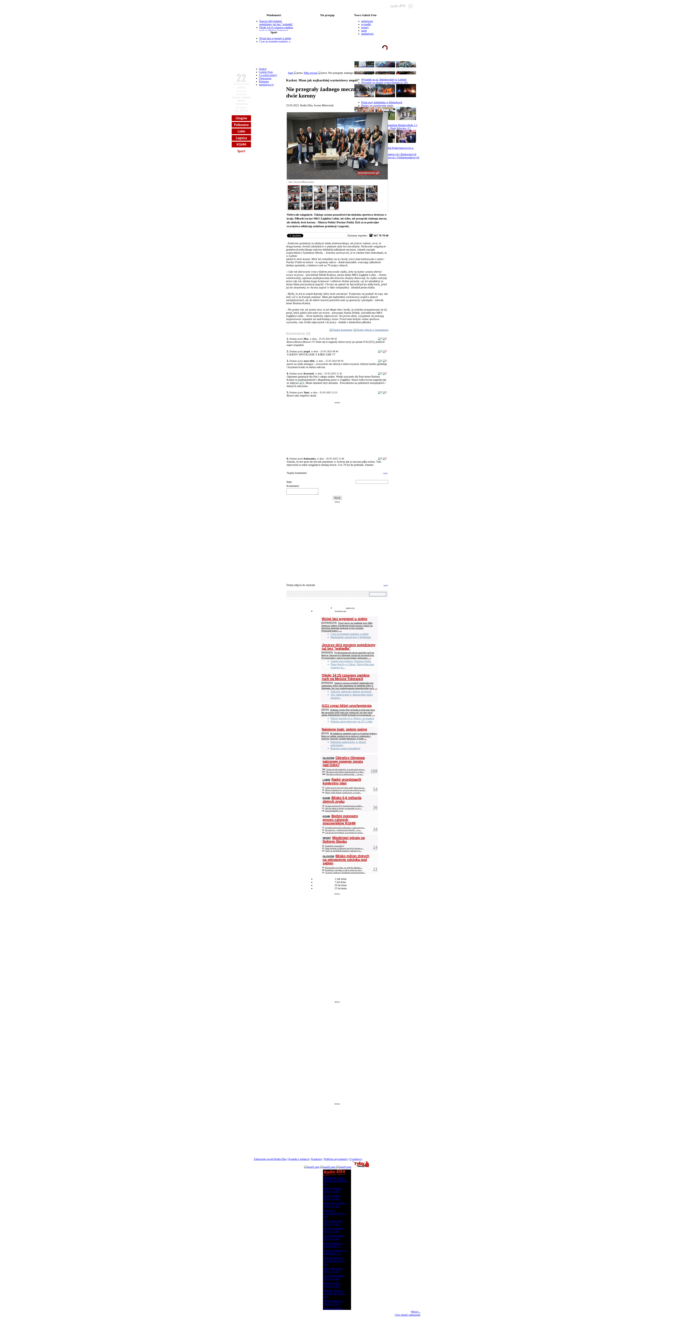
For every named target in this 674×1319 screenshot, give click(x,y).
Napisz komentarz (343, 329)
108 (374, 770)
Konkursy (316, 1159)
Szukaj (262, 68)
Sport (241, 151)
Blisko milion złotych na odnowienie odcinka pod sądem (346, 859)
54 (375, 789)
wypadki (366, 24)
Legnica (241, 138)
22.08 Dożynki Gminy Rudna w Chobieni (327, 18)
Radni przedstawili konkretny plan (342, 781)
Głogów (241, 118)
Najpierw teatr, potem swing (344, 729)
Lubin (241, 131)
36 (375, 807)
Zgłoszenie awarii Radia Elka (270, 1159)
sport (364, 30)
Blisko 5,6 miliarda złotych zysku (342, 799)
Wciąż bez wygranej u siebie (275, 38)
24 (375, 847)
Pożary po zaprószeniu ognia (377, 105)
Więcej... (415, 1311)
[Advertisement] (337, 428)
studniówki (367, 33)
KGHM (241, 144)
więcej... (412, 61)
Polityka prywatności (336, 1159)
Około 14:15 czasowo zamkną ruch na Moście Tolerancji (276, 29)
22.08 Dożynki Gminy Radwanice (327, 21)
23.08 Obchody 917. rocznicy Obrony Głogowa (327, 40)
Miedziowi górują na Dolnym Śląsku (344, 839)
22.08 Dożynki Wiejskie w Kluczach (327, 38)
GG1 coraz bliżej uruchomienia (346, 706)
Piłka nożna (329, 623)
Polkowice (241, 125)
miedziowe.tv (266, 84)
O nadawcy (355, 1159)
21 (375, 869)
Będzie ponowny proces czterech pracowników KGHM (340, 819)
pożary (365, 27)
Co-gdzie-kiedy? (268, 75)
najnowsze (367, 21)
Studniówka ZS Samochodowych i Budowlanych (388, 154)
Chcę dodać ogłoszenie (407, 1314)
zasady (385, 473)
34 (375, 829)
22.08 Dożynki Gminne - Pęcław (327, 35)
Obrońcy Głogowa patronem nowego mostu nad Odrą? (344, 761)
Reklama (264, 81)
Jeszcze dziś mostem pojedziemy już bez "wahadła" (276, 23)
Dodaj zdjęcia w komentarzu (372, 329)
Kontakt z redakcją (298, 1159)
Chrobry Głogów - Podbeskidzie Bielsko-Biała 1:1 (389, 125)
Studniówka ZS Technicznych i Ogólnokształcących (390, 157)
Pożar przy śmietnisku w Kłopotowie (381, 102)
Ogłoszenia (265, 78)
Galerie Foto (266, 72)
